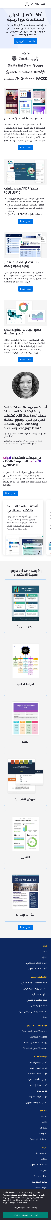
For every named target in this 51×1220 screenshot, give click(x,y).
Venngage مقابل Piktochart (35, 1048)
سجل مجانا (25, 147)
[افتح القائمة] (5, 4)
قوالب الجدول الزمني (38, 1068)
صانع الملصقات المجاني (37, 1000)
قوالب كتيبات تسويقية (37, 1074)
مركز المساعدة (40, 1176)
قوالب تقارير (42, 1091)
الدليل (44, 957)
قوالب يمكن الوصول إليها (36, 1102)
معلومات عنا (41, 1153)
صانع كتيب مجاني (39, 994)
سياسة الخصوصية (39, 1182)
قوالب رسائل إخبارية (38, 1085)
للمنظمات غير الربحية (38, 1139)
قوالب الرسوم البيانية (38, 1062)
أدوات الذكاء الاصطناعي (36, 963)
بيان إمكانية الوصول (38, 1165)
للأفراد (44, 1122)
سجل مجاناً (10, 493)
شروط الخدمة (41, 1187)
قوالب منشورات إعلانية (37, 1079)
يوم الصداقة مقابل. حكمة (35, 1042)
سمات (44, 951)
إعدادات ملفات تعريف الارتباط (26, 1207)
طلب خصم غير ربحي (25, 41)
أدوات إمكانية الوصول (37, 969)
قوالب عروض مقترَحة (38, 1096)
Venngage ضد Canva (38, 1037)
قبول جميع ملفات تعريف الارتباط (25, 1215)
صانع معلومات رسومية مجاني (34, 983)
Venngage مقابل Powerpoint (34, 1031)
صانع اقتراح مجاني (39, 1005)
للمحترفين (43, 1128)
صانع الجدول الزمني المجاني (35, 988)
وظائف (44, 1159)
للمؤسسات (42, 1133)
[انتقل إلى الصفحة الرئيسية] (36, 4)
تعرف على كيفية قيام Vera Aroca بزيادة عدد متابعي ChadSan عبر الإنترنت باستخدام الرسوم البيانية (23, 442)
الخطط (44, 1116)
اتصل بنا (43, 1170)
